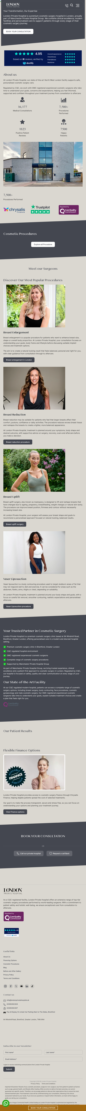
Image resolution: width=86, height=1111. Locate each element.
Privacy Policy (8, 975)
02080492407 (12, 1008)
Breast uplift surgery (15, 524)
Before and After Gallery (12, 971)
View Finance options (15, 812)
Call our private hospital (30, 853)
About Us (6, 957)
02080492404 (12, 1004)
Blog (5, 967)
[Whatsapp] (5, 1106)
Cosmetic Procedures (11, 964)
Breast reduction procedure (18, 442)
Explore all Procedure (43, 244)
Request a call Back (61, 853)
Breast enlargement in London (19, 359)
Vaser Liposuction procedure (18, 606)
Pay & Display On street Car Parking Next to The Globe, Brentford (31, 1012)
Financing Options (10, 960)
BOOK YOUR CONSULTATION (18, 31)
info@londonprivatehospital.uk (18, 1000)
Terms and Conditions (11, 978)
